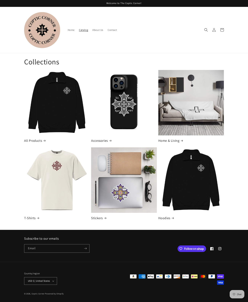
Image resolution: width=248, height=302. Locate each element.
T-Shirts (30, 218)
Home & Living (169, 140)
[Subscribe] (85, 248)
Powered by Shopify (54, 293)
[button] (206, 30)
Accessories (99, 140)
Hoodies (164, 218)
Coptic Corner (38, 293)
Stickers (97, 218)
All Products (33, 140)
